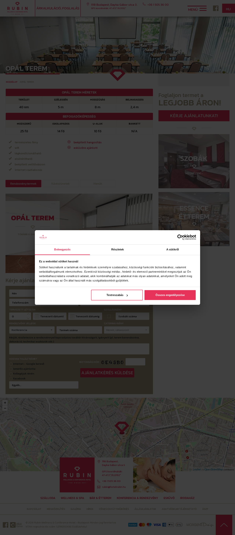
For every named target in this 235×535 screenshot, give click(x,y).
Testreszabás (114, 295)
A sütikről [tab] (172, 249)
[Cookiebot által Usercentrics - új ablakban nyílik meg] (180, 237)
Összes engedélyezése (170, 295)
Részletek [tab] (117, 249)
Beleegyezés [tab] (62, 249)
